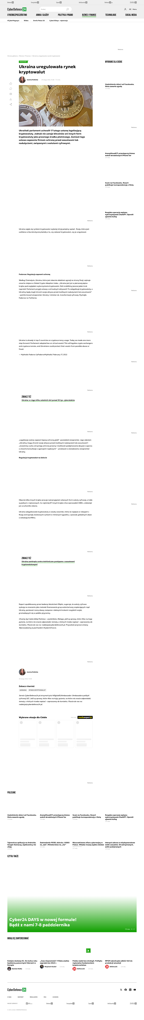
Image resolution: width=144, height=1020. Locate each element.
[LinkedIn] (130, 990)
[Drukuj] (10, 94)
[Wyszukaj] (67, 9)
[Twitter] (121, 990)
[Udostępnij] (10, 104)
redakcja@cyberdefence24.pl (30, 704)
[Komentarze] (10, 88)
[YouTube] (135, 990)
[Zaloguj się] (125, 9)
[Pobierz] (10, 99)
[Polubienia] (10, 83)
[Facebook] (126, 990)
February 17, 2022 (60, 354)
